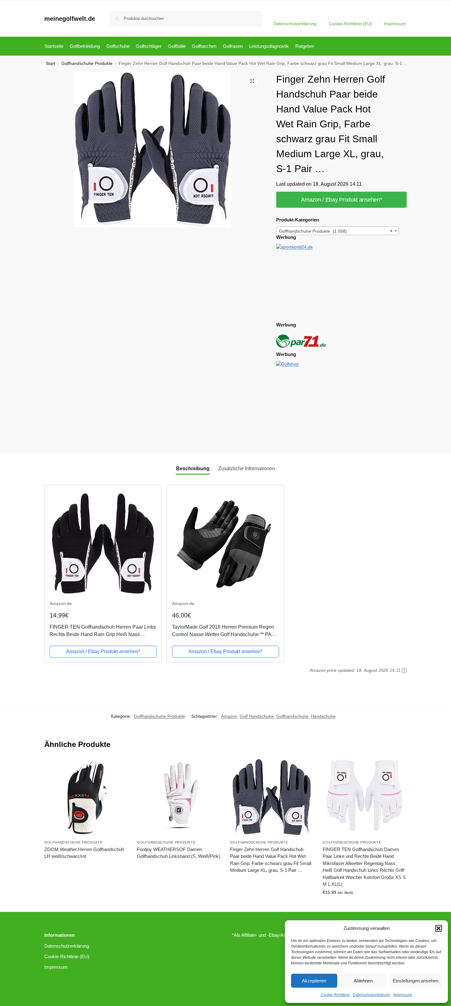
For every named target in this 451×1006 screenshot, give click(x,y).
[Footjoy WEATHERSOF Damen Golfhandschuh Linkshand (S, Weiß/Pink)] (179, 797)
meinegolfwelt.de (69, 18)
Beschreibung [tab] (193, 468)
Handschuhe (323, 716)
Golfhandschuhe (292, 716)
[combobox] (337, 230)
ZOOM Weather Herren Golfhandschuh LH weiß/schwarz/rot (84, 853)
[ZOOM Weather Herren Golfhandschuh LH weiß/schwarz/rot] (86, 797)
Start (50, 63)
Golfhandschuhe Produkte (87, 63)
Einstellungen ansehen (415, 980)
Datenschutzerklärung (371, 995)
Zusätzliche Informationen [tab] (246, 468)
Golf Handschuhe (257, 716)
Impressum (402, 995)
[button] (439, 928)
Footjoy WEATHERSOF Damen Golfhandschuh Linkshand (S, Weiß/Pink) (178, 853)
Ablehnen (363, 980)
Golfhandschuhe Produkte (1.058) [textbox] (335, 231)
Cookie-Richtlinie (335, 995)
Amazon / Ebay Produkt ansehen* (341, 200)
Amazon (229, 716)
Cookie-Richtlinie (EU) (350, 23)
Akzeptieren (314, 980)
